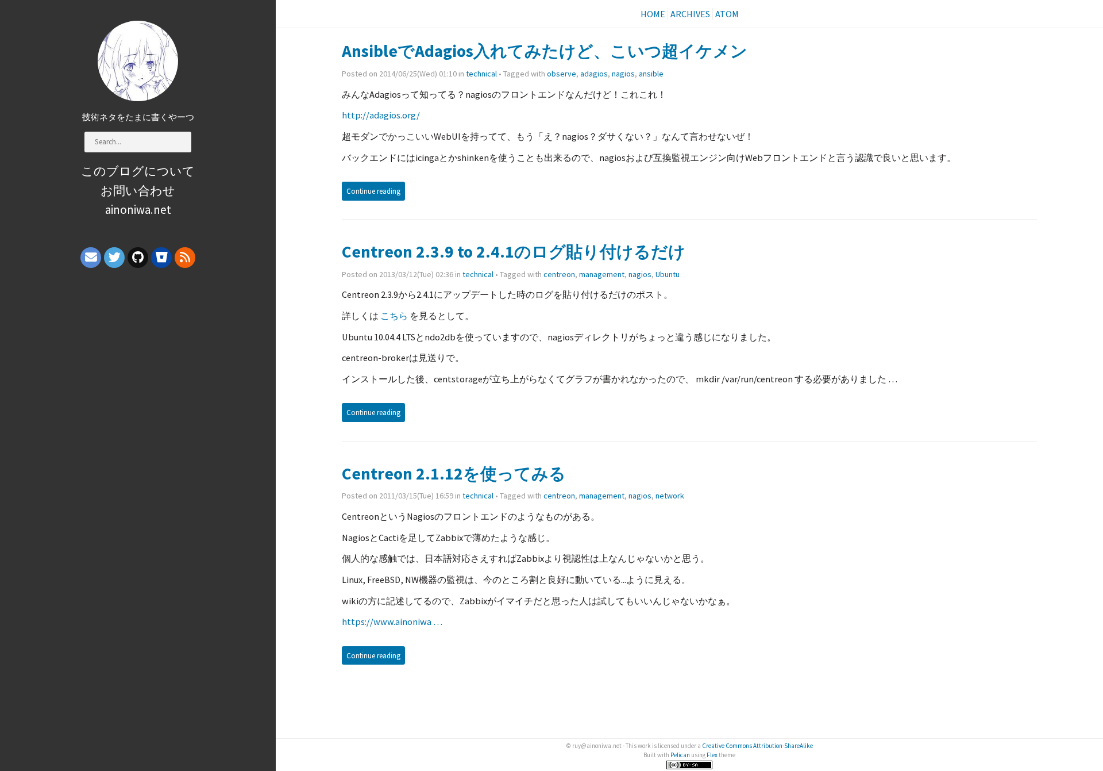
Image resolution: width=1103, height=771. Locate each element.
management (601, 274)
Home (653, 14)
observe (561, 73)
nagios (623, 73)
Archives (690, 14)
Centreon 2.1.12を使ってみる (454, 473)
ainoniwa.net (138, 209)
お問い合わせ (138, 190)
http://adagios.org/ (381, 115)
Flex (712, 755)
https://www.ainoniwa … (392, 621)
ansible (651, 73)
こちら (394, 315)
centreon (559, 274)
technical (481, 73)
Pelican (680, 755)
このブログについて (138, 171)
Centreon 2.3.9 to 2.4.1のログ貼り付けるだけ (513, 251)
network (669, 495)
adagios (594, 73)
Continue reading (373, 191)
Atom (727, 14)
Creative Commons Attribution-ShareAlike (757, 746)
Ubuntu (667, 274)
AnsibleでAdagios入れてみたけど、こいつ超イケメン (544, 51)
